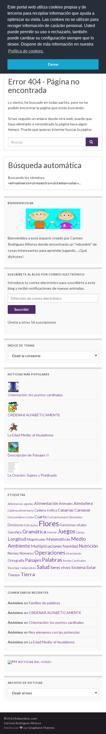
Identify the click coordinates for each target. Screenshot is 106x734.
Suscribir (21, 309)
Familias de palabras (44, 603)
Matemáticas (58, 539)
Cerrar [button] (53, 64)
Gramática (34, 531)
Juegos (66, 531)
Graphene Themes (42, 728)
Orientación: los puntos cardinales (35, 395)
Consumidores (17, 517)
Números (27, 553)
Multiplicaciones (46, 545)
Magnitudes (36, 539)
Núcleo (13, 553)
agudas (28, 503)
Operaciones (49, 552)
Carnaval (82, 509)
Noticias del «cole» (35, 661)
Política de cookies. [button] (26, 51)
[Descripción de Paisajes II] (13, 447)
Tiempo (14, 575)
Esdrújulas (31, 525)
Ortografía (16, 560)
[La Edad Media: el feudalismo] (13, 427)
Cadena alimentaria (20, 510)
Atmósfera (83, 503)
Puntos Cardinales (74, 560)
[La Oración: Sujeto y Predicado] (13, 467)
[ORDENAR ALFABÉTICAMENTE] (13, 406)
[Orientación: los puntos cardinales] (13, 386)
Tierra (28, 574)
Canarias (66, 509)
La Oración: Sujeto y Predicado (32, 475)
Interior (52, 532)
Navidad (70, 545)
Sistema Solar (83, 567)
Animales (66, 504)
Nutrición (88, 546)
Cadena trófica (45, 510)
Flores (49, 523)
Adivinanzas (15, 503)
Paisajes (33, 560)
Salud (43, 567)
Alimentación (46, 503)
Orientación (74, 553)
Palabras (52, 559)
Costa (30, 517)
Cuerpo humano (58, 517)
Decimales (76, 517)
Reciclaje (14, 567)
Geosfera (15, 532)
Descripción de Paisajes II (28, 455)
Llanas (80, 532)
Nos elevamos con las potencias (54, 632)
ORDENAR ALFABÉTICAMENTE (34, 415)
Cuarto (40, 516)
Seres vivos (60, 567)
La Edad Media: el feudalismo (31, 435)
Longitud (17, 539)
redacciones (28, 567)
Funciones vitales (73, 525)
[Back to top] (94, 722)
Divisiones (15, 525)
